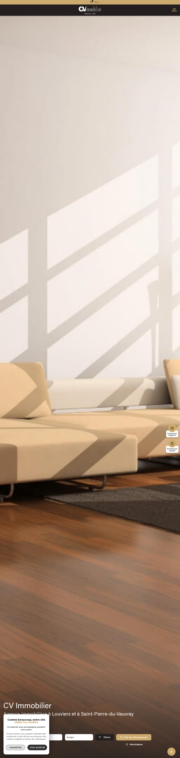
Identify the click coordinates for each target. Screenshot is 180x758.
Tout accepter (37, 747)
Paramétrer (16, 747)
